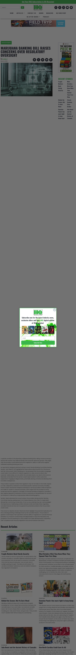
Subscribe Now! (38, 343)
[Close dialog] (54, 309)
